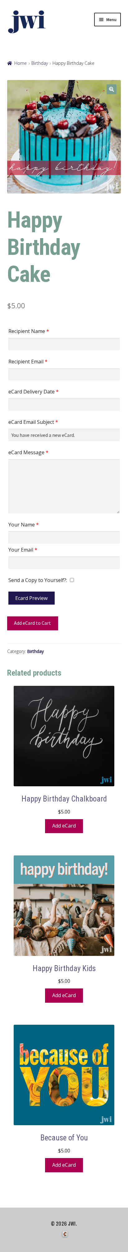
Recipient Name (28, 331)
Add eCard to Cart (32, 623)
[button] (112, 89)
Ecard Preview (31, 598)
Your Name (23, 524)
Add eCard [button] (64, 825)
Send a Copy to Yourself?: (37, 580)
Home (20, 63)
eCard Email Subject (33, 422)
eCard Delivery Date (33, 391)
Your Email (22, 549)
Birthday (39, 63)
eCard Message (28, 452)
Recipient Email (28, 361)
